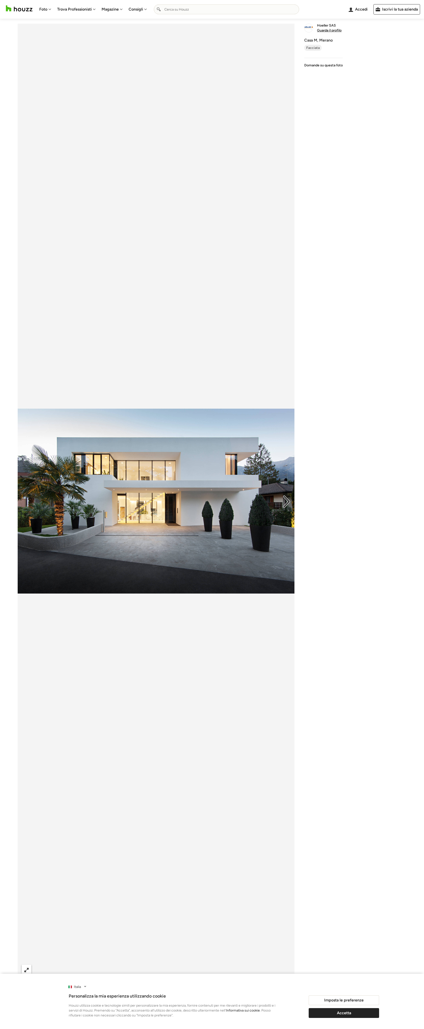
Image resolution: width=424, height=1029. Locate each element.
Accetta (344, 1013)
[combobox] (226, 9)
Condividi (146, 969)
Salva (175, 969)
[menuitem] (45, 9)
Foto (43, 9)
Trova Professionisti (74, 9)
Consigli (136, 9)
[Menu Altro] (286, 970)
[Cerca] (159, 9)
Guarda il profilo (329, 30)
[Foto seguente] (286, 501)
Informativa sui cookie (243, 1010)
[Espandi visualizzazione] (26, 970)
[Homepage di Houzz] (19, 8)
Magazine (110, 9)
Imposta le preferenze (344, 1000)
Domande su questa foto (323, 65)
